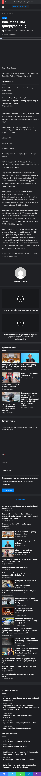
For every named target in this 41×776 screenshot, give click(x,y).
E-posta (5, 462)
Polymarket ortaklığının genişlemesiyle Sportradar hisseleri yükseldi (17, 574)
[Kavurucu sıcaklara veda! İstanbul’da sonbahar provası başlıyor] (11, 397)
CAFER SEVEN (9, 31)
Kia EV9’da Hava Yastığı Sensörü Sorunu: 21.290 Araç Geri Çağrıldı (26, 621)
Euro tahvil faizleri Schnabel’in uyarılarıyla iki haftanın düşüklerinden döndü (19, 592)
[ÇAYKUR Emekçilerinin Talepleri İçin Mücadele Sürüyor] (8, 611)
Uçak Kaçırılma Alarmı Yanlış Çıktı (29, 374)
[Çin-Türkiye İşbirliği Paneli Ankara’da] (30, 358)
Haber (13, 14)
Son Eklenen (20, 499)
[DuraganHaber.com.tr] (20, 6)
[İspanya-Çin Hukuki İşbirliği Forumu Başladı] (11, 358)
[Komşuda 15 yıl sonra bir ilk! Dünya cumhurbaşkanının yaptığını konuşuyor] (8, 583)
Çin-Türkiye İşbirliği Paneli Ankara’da (28, 366)
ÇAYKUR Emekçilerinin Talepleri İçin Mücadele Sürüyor (24, 610)
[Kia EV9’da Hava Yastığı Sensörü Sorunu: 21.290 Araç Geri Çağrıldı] (8, 621)
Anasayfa (6, 14)
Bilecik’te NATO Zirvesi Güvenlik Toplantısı (10, 386)
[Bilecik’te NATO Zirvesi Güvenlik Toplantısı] (11, 377)
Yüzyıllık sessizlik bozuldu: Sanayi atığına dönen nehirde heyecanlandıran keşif (26, 641)
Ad (3, 454)
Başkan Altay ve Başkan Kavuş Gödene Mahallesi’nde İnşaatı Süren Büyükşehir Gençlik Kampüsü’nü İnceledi (20, 100)
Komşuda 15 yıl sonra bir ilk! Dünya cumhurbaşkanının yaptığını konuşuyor (25, 583)
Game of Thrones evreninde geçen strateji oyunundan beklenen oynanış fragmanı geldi (19, 660)
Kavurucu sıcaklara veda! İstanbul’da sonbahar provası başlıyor (9, 407)
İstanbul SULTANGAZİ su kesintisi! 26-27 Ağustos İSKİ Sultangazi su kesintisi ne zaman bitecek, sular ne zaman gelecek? (30, 399)
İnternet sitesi (6, 470)
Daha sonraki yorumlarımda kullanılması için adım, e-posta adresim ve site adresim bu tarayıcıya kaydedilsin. (20, 481)
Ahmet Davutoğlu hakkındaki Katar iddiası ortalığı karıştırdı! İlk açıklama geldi (26, 651)
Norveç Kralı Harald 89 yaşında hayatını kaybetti (20, 2)
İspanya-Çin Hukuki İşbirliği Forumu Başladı (11, 366)
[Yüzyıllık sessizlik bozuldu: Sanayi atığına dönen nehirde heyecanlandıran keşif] (8, 641)
